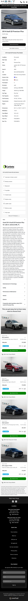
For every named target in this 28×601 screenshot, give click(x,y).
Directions (14, 558)
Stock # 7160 (4, 335)
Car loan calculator (14, 547)
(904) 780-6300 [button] (15, 522)
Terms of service (14, 554)
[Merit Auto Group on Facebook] (12, 501)
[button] (21, 2)
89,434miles (23, 339)
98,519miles (23, 382)
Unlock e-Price (15, 350)
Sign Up (14, 585)
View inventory (14, 532)
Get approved (14, 543)
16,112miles (23, 424)
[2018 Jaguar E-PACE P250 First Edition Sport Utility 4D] (14, 452)
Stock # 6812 (4, 421)
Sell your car (14, 539)
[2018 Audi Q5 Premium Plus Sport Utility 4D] (14, 367)
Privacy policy (14, 550)
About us (14, 535)
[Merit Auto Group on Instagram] (15, 501)
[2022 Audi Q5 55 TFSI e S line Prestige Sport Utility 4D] (14, 409)
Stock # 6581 (4, 463)
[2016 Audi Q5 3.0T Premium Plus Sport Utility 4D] (14, 324)
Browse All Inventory (14, 44)
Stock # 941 (4, 378)
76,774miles (23, 467)
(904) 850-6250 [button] (15, 514)
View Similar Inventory (14, 48)
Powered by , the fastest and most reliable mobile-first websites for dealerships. (14, 594)
